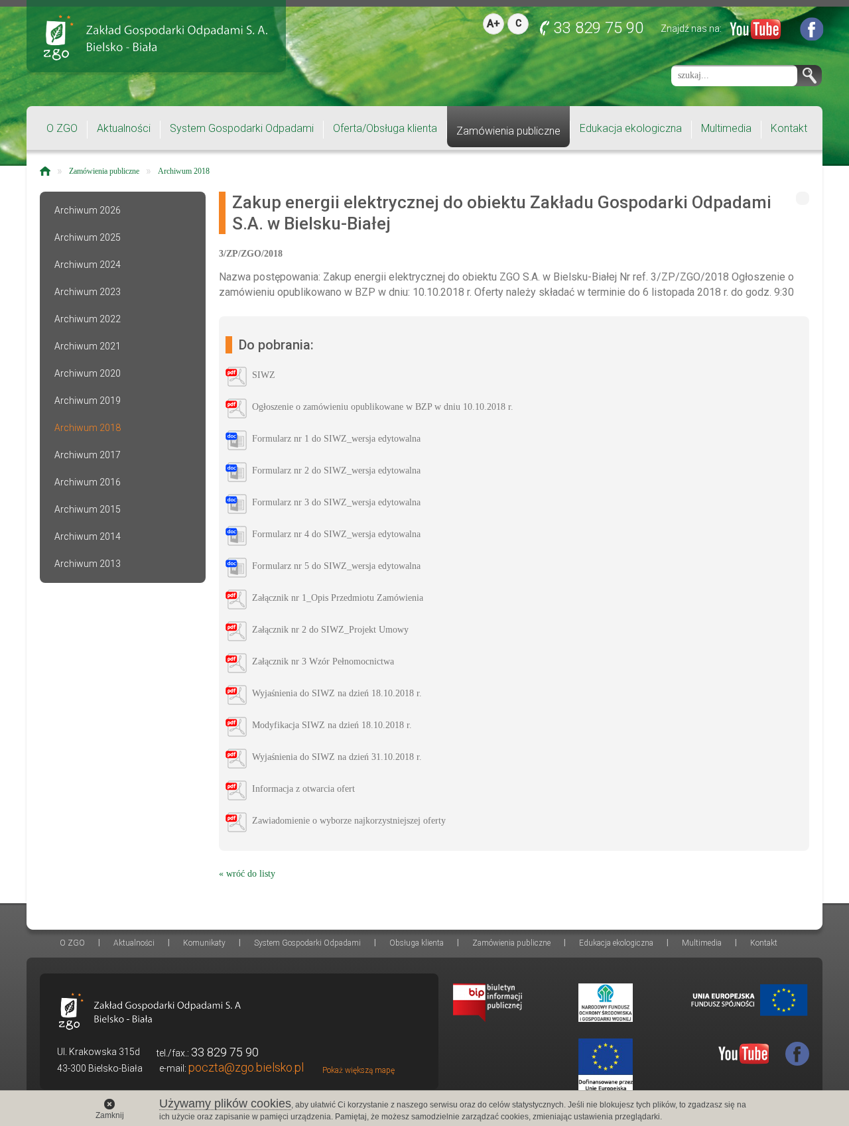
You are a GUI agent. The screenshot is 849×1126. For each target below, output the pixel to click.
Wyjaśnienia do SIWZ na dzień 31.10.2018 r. (337, 757)
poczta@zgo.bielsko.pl (246, 1067)
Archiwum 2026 (87, 210)
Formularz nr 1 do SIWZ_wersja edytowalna (336, 439)
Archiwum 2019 (87, 400)
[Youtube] (755, 32)
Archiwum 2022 (87, 319)
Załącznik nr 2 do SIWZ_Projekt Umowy (330, 630)
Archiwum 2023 (87, 291)
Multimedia (726, 128)
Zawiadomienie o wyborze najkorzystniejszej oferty (349, 821)
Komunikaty (204, 943)
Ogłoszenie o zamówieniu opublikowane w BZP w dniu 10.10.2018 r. (382, 407)
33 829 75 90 (598, 28)
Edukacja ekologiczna (631, 128)
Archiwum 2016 (87, 482)
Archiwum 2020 (87, 373)
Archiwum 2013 (87, 563)
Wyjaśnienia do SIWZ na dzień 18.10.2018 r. (337, 693)
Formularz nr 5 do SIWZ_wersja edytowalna (336, 566)
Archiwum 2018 (184, 171)
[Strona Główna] (45, 171)
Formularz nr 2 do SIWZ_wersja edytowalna (336, 470)
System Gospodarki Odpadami (242, 128)
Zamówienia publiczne (508, 131)
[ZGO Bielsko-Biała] (155, 37)
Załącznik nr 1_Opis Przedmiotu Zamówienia (337, 598)
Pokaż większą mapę (358, 1070)
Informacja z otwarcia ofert (303, 789)
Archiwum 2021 (87, 346)
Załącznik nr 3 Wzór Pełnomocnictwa (323, 661)
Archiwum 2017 (87, 455)
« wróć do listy (247, 874)
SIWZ (263, 375)
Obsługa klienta (416, 943)
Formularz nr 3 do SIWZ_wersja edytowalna (336, 502)
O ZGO (62, 128)
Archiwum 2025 (87, 237)
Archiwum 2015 (87, 509)
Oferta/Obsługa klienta (385, 128)
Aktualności (124, 128)
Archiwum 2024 (87, 264)
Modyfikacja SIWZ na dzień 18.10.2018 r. (332, 725)
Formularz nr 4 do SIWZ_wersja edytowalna (336, 534)
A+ (493, 23)
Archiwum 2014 (87, 536)
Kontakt (789, 128)
